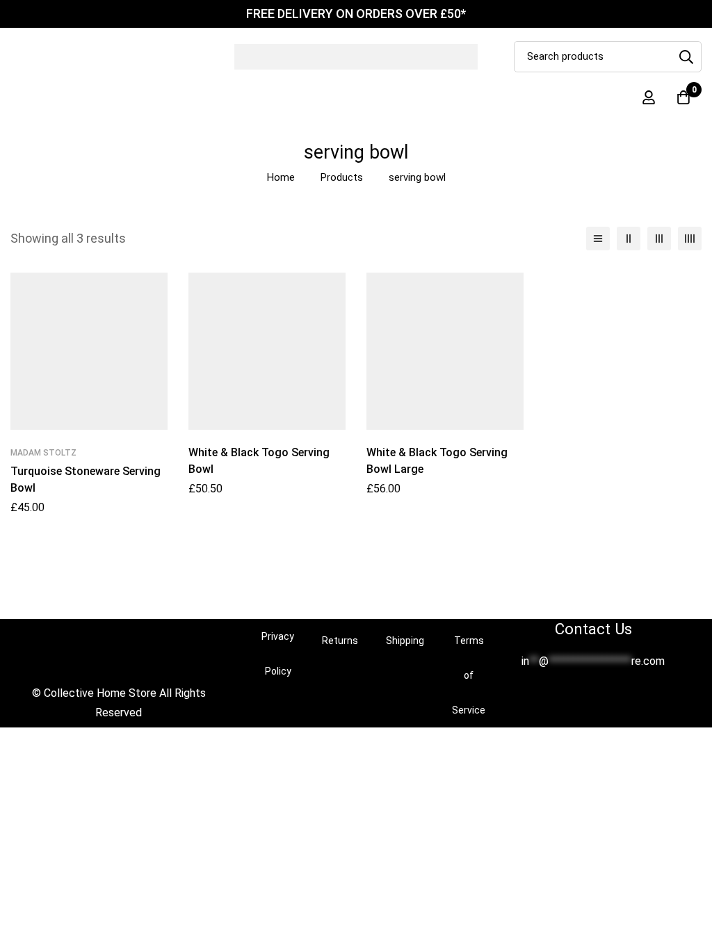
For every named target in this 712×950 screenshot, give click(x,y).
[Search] (686, 56)
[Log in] (648, 97)
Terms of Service (468, 675)
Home (281, 177)
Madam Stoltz (43, 453)
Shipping (405, 640)
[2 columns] (628, 238)
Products (342, 177)
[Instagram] (604, 696)
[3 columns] (659, 238)
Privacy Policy (277, 654)
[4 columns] (690, 238)
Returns (340, 640)
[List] (598, 238)
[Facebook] (582, 696)
